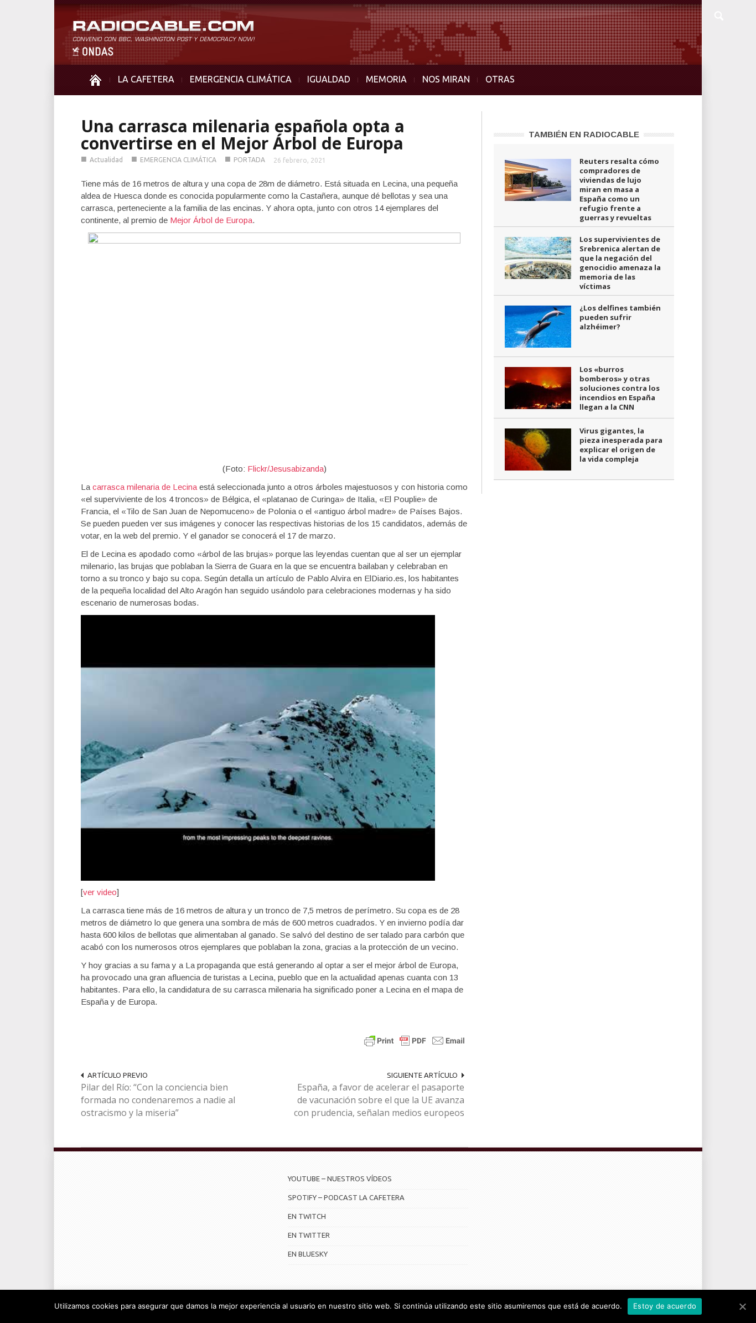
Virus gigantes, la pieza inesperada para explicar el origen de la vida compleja (620, 445)
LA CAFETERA (146, 79)
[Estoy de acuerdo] (742, 1306)
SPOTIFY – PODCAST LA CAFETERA (346, 1197)
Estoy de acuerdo (664, 1305)
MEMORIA (386, 79)
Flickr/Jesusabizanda (285, 468)
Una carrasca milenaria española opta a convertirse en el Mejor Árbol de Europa (243, 134)
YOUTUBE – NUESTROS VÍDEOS (340, 1178)
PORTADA (249, 159)
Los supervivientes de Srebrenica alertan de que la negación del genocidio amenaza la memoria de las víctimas (620, 262)
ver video (100, 892)
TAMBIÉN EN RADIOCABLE (584, 134)
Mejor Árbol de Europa (211, 220)
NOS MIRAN (446, 79)
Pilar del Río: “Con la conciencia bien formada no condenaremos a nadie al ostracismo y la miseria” (158, 1100)
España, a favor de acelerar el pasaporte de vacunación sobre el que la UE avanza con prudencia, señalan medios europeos (379, 1100)
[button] (718, 14)
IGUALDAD (328, 79)
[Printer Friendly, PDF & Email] (414, 1040)
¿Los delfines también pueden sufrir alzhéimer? (620, 317)
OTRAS (500, 79)
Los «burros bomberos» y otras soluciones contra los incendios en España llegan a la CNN (619, 388)
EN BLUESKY (308, 1254)
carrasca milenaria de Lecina (144, 487)
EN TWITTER (309, 1235)
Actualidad (106, 159)
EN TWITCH (307, 1216)
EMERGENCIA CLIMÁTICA (241, 79)
